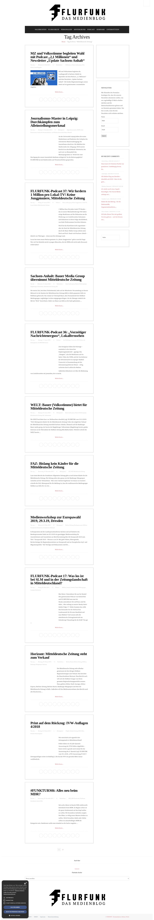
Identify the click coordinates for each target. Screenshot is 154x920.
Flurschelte (53, 29)
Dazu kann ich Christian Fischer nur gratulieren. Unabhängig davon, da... (112, 166)
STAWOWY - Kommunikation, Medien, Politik (117, 916)
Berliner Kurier (69, 662)
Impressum (42, 916)
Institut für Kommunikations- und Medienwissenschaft (50, 132)
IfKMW (79, 130)
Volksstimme (48, 415)
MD (72, 471)
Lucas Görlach (33, 205)
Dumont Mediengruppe (81, 284)
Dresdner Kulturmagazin (36, 733)
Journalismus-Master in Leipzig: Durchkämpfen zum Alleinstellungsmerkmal (54, 121)
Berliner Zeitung (69, 525)
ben (33, 798)
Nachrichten (40, 29)
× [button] (26, 882)
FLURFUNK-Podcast (43, 342)
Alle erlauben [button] (15, 907)
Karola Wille (40, 801)
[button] (4, 898)
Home (63, 42)
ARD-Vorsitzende (75, 798)
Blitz (83, 731)
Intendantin (33, 801)
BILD (79, 731)
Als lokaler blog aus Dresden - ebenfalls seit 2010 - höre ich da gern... (111, 179)
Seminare (101, 29)
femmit (68, 587)
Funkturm (82, 798)
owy (34, 65)
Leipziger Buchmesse (35, 590)
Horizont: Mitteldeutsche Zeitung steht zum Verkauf (58, 655)
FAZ (70, 471)
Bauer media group (77, 65)
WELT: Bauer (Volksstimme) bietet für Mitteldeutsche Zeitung (58, 406)
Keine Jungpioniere (77, 202)
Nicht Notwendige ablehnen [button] (15, 911)
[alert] (15, 899)
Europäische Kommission (36, 527)
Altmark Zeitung (74, 731)
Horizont (45, 664)
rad (33, 284)
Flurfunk (72, 587)
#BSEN (36, 916)
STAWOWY (29, 916)
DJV (78, 340)
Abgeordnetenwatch (71, 130)
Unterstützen (113, 29)
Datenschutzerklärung (53, 916)
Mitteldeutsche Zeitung (43, 205)
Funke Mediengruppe (80, 587)
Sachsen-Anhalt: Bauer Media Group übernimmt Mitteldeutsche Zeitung (57, 278)
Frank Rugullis (38, 67)
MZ (57, 286)
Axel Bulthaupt (67, 340)
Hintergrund (79, 29)
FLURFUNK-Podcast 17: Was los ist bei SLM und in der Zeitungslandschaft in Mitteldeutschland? (59, 579)
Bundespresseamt (78, 525)
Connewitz (73, 340)
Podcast (91, 29)
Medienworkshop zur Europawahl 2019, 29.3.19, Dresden (55, 519)
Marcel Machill (68, 132)
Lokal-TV (84, 202)
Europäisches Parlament (49, 527)
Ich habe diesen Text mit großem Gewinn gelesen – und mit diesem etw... (111, 216)
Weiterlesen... (59, 92)
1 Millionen (68, 65)
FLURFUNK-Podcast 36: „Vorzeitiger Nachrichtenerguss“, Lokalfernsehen (58, 334)
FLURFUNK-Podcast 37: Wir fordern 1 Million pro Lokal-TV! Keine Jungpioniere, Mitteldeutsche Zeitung (58, 194)
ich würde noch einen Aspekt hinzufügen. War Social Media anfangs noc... (110, 191)
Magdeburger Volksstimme (36, 286)
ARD (69, 798)
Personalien (66, 29)
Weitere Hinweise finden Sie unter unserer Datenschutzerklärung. (14, 892)
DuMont (85, 525)
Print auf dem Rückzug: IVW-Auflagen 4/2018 (59, 725)
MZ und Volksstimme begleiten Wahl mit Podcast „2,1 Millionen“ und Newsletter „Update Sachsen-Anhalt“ (57, 56)
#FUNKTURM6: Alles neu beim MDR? (53, 792)
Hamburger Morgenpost (36, 664)
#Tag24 (67, 731)
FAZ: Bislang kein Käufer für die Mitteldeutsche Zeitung (54, 465)
